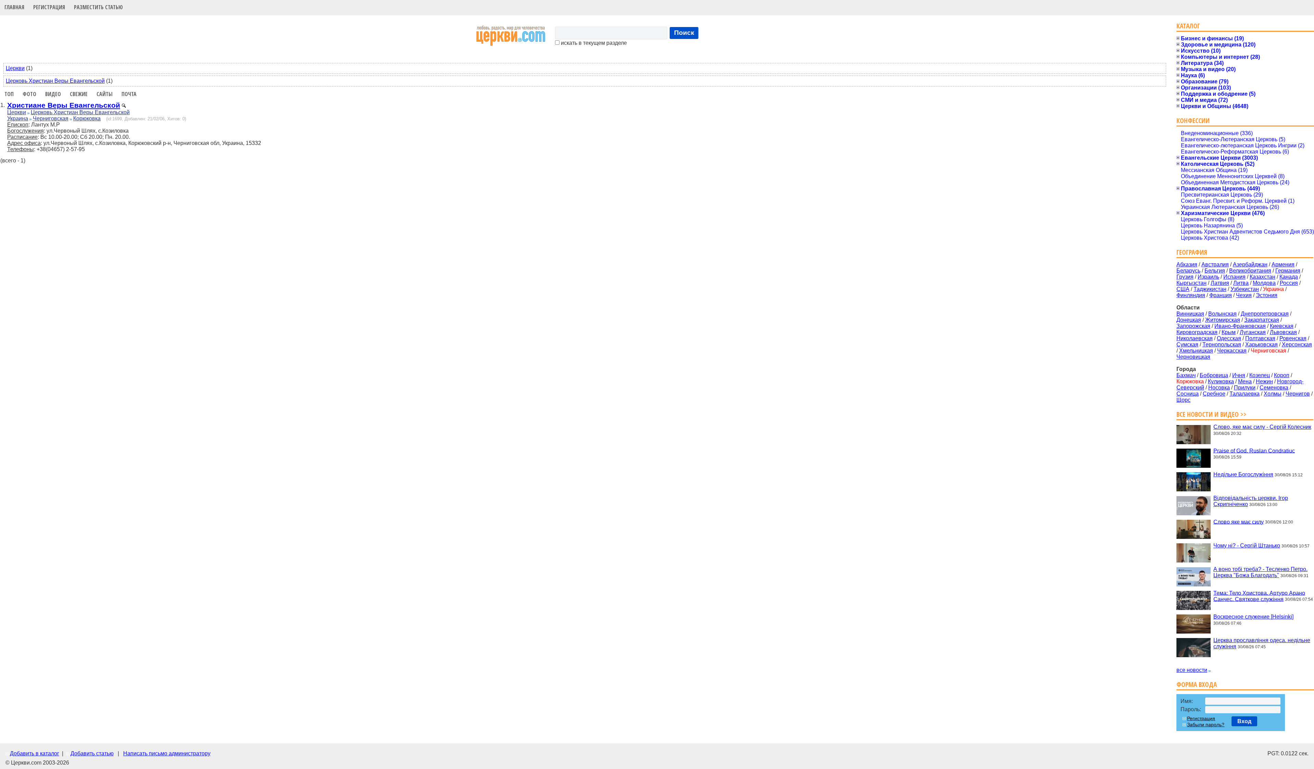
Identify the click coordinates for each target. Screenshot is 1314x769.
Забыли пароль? (1205, 724)
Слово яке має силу (1238, 522)
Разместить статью (98, 7)
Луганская (1253, 332)
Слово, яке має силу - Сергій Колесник (1262, 427)
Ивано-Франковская (1240, 326)
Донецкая (1188, 320)
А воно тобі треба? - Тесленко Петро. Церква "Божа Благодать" (1260, 572)
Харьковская (1261, 344)
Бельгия (1214, 271)
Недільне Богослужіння (1243, 474)
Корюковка (87, 118)
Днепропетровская (1265, 314)
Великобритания (1250, 271)
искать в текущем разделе (593, 43)
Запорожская (1193, 326)
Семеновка (1274, 387)
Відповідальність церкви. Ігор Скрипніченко (1250, 501)
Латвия (1220, 283)
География (1191, 252)
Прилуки (1244, 387)
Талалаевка (1244, 394)
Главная (14, 7)
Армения (1283, 264)
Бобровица (1214, 375)
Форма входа (1196, 684)
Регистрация (49, 7)
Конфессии (1193, 120)
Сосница (1187, 394)
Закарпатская (1261, 320)
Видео (53, 94)
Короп (1281, 375)
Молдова (1264, 283)
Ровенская (1292, 338)
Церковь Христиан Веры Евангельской (55, 81)
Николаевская (1194, 338)
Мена (1245, 381)
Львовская (1283, 332)
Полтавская (1260, 338)
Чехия (1244, 295)
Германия (1287, 271)
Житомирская (1222, 320)
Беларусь (1188, 271)
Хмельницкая (1196, 351)
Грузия (1185, 277)
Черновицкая (1193, 357)
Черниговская (50, 118)
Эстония (1266, 295)
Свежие (79, 94)
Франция (1220, 295)
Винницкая (1190, 314)
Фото (29, 94)
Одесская (1229, 338)
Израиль (1208, 277)
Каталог (1188, 25)
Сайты (104, 94)
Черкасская (1232, 351)
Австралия (1215, 264)
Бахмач (1186, 375)
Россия (1289, 283)
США (1182, 289)
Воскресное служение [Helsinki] (1253, 617)
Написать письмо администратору (166, 753)
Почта (129, 94)
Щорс (1183, 400)
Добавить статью (92, 753)
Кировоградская (1197, 332)
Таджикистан (1210, 289)
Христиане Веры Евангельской (63, 105)
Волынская (1222, 314)
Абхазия (1186, 264)
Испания (1234, 277)
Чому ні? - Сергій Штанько (1246, 545)
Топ (9, 94)
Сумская (1187, 344)
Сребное (1214, 394)
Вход (1244, 721)
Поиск (684, 32)
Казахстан (1262, 277)
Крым (1229, 332)
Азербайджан (1250, 264)
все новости (1191, 670)
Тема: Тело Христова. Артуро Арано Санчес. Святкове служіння (1259, 596)
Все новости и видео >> (1211, 414)
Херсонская (1297, 344)
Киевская (1281, 326)
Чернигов (1298, 394)
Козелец (1259, 375)
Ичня (1238, 375)
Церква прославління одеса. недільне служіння (1261, 643)
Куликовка (1221, 381)
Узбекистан (1245, 289)
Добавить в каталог (34, 753)
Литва (1241, 283)
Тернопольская (1221, 344)
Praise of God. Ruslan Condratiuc (1254, 450)
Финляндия (1190, 295)
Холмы (1272, 394)
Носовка (1219, 387)
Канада (1288, 277)
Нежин (1264, 381)
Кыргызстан (1191, 283)
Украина (17, 118)
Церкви (15, 68)
